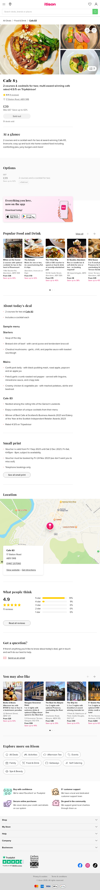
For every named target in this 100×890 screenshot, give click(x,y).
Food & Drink (20, 20)
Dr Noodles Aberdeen (76, 260)
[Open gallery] (50, 49)
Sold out (17, 116)
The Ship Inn (72, 702)
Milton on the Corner (12, 260)
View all (79, 233)
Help (4, 833)
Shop (4, 819)
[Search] (95, 11)
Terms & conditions (59, 876)
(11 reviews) (14, 94)
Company (6, 840)
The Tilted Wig (52, 260)
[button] (50, 290)
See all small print (17, 474)
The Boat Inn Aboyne (54, 702)
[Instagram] (87, 867)
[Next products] (94, 233)
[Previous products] (88, 233)
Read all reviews (17, 623)
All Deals (7, 20)
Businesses (7, 847)
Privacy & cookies (40, 876)
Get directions (29, 569)
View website (13, 569)
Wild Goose (93, 260)
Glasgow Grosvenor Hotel (32, 703)
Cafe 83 (29, 311)
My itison (6, 826)
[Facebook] (80, 867)
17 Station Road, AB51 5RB (17, 99)
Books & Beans (9, 702)
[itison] (50, 4)
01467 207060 (13, 563)
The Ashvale (29, 260)
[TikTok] (95, 867)
